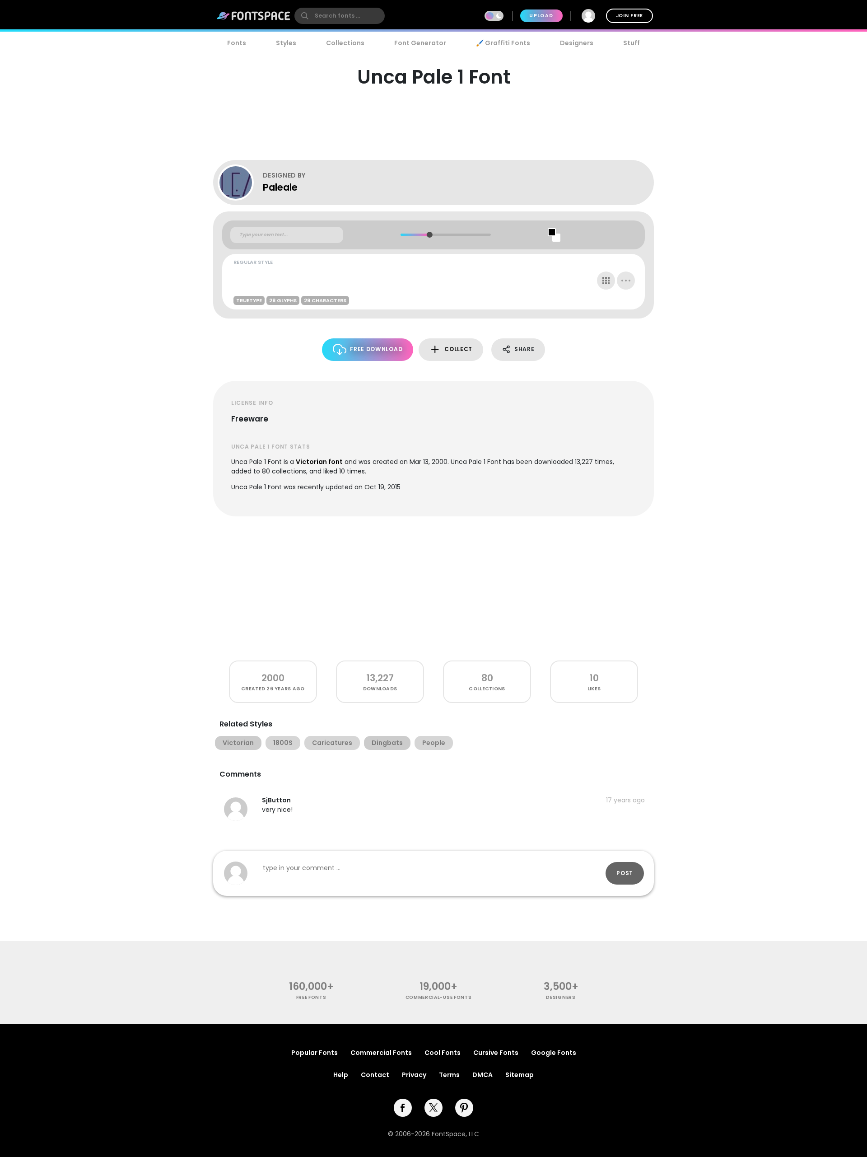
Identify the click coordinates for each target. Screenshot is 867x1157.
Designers (576, 42)
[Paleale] (240, 182)
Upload (541, 15)
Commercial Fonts (381, 1052)
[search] (339, 16)
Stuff (631, 42)
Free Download (376, 349)
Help (340, 1074)
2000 (272, 677)
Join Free (629, 15)
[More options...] (626, 281)
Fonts (236, 42)
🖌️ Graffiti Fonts (503, 42)
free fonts (311, 997)
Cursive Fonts (495, 1052)
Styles (286, 42)
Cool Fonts (442, 1052)
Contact (375, 1074)
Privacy (414, 1074)
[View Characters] (606, 281)
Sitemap (519, 1074)
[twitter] (433, 1108)
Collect (458, 349)
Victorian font (319, 461)
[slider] (429, 235)
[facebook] (403, 1108)
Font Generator (420, 42)
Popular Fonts (314, 1052)
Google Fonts (553, 1052)
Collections (345, 42)
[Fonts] (253, 16)
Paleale (280, 187)
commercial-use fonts (439, 997)
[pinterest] (464, 1108)
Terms (449, 1074)
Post (624, 873)
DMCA (482, 1074)
